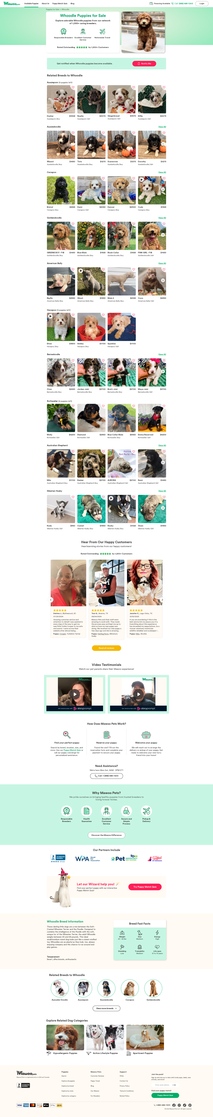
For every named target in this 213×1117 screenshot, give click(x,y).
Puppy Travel (95, 1081)
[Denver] (122, 204)
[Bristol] (61, 204)
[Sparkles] (122, 340)
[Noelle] (91, 113)
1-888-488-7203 (163, 1105)
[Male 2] (122, 295)
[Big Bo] (61, 295)
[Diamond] (91, 431)
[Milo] (61, 477)
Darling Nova (103, 634)
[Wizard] (61, 158)
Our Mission (95, 1091)
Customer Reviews (97, 1076)
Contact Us (124, 1081)
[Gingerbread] (122, 113)
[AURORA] (122, 477)
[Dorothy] (152, 158)
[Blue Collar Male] (122, 431)
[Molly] (61, 431)
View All (162, 127)
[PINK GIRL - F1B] (152, 249)
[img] (50, 144)
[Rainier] (91, 477)
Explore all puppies (68, 1081)
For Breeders (95, 1096)
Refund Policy (124, 1096)
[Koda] (61, 522)
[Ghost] (91, 295)
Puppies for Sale (52, 9)
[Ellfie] (152, 113)
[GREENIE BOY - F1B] (61, 249)
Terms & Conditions (127, 1091)
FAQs (122, 1076)
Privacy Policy (124, 1086)
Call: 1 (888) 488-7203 (108, 776)
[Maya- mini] (152, 386)
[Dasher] (61, 113)
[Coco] (152, 295)
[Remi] (152, 477)
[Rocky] (122, 522)
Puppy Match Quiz (72, 750)
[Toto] (91, 158)
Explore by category (69, 1096)
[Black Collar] (122, 249)
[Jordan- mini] (91, 386)
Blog (92, 1086)
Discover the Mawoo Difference (107, 835)
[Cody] (152, 204)
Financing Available (162, 3)
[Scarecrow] (122, 158)
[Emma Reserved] (152, 431)
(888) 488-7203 (183, 4)
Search (64, 1076)
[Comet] (91, 522)
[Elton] (61, 340)
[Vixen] (152, 522)
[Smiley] (91, 340)
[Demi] (91, 204)
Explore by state (67, 1091)
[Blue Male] (91, 249)
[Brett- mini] (122, 386)
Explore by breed (68, 1086)
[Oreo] (61, 386)
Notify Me (146, 64)
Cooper (63, 634)
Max (137, 634)
